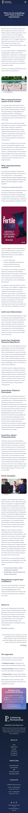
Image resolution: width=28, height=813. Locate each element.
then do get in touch (11, 589)
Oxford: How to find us (14, 793)
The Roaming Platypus (9, 92)
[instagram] (16, 802)
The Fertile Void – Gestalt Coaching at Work (11, 187)
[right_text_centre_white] (7, 1)
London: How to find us (14, 789)
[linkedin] (11, 802)
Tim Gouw (6, 494)
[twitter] (14, 802)
